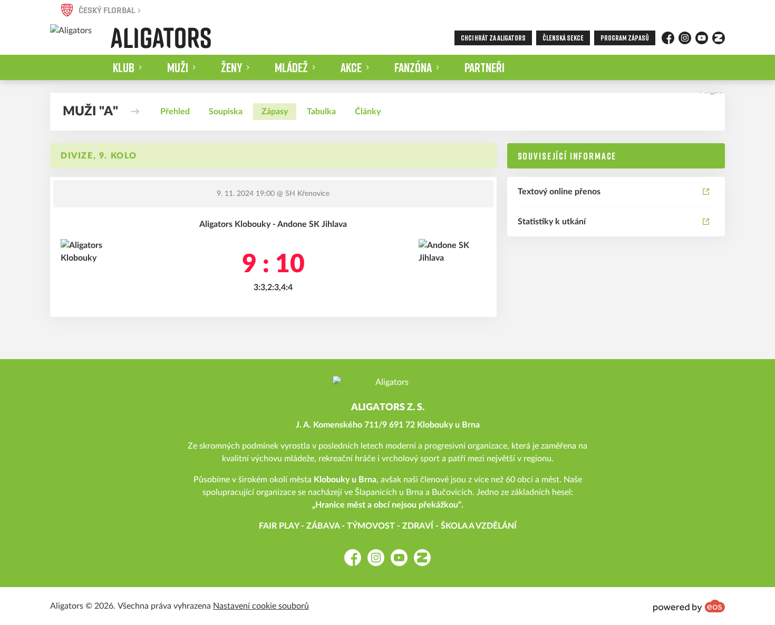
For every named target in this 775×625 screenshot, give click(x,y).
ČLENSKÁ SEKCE (563, 37)
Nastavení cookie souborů (261, 606)
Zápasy (274, 111)
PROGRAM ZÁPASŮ (624, 37)
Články (368, 111)
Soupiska (226, 111)
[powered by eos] (689, 606)
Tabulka (321, 111)
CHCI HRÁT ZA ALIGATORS (493, 37)
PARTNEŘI (484, 67)
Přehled (175, 111)
